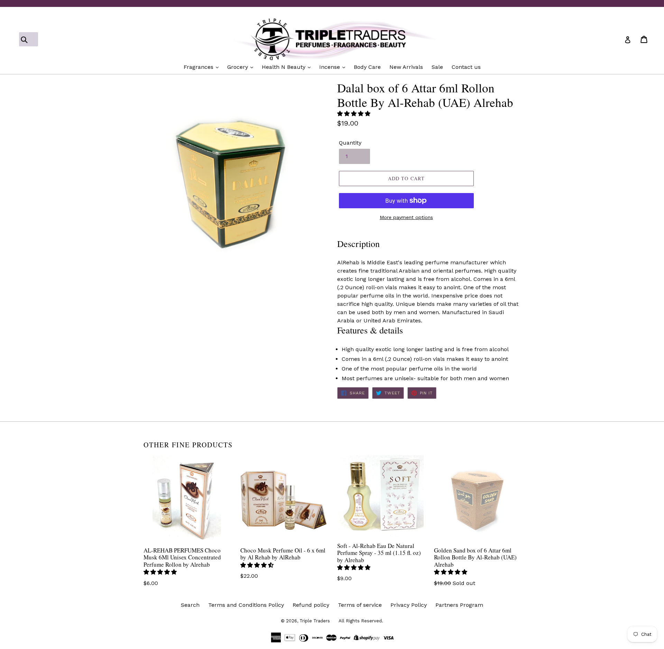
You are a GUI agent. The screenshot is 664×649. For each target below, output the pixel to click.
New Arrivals (406, 67)
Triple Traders (314, 620)
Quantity (350, 142)
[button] (354, 113)
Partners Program (459, 605)
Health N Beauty (284, 67)
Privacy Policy (408, 605)
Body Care (367, 67)
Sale (437, 67)
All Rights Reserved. (361, 620)
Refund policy (311, 605)
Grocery (238, 67)
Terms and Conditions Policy (246, 605)
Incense (330, 67)
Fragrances (199, 67)
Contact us (466, 67)
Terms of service (360, 605)
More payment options (406, 217)
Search (190, 605)
